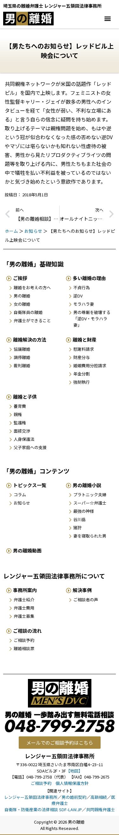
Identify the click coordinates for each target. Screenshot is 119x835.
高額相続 (98, 797)
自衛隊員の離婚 (28, 312)
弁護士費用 (24, 608)
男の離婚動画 (27, 550)
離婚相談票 (24, 648)
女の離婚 (22, 304)
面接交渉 (22, 431)
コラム (20, 495)
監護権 (20, 423)
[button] (107, 18)
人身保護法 (24, 439)
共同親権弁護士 (100, 809)
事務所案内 (25, 590)
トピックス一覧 (29, 485)
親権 (18, 414)
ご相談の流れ (27, 630)
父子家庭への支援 (30, 447)
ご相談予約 (24, 640)
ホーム (11, 231)
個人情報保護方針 (72, 783)
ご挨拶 (20, 278)
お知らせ (33, 231)
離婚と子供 (25, 396)
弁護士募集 (24, 616)
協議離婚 (22, 349)
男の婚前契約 (74, 797)
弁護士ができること (32, 320)
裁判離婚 (22, 365)
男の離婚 (22, 296)
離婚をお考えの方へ (32, 287)
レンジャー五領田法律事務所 (30, 797)
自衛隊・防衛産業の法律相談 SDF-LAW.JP (43, 809)
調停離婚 (22, 357)
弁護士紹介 (24, 600)
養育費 (20, 406)
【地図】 (74, 771)
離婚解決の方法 (29, 339)
